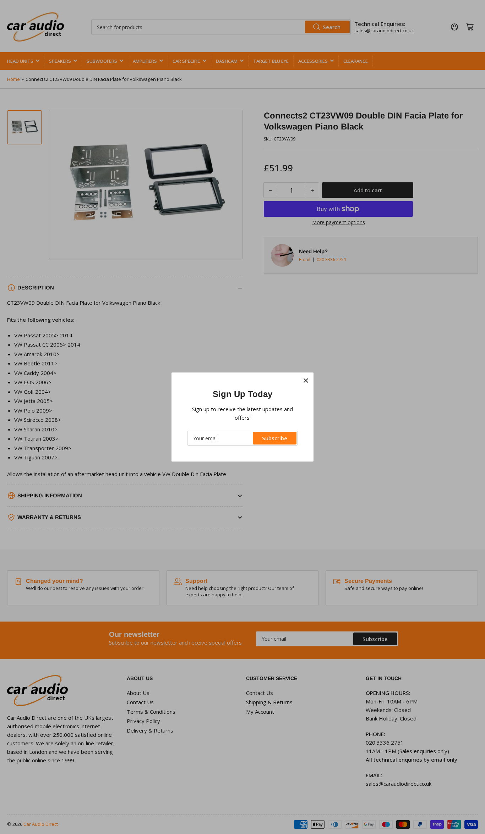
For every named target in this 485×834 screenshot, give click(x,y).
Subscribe (274, 438)
